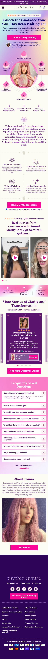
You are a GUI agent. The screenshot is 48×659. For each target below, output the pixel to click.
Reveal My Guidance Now (24, 205)
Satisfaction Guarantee (34, 627)
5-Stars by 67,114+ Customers (28, 15)
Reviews (5, 616)
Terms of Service (31, 623)
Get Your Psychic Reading (12, 612)
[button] (2, 7)
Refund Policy (30, 616)
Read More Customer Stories (24, 371)
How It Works (30, 612)
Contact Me (24, 468)
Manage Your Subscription (12, 627)
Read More (24, 547)
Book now (33, 357)
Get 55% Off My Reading (24, 37)
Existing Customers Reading (9, 631)
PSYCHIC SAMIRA (18, 642)
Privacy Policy (30, 619)
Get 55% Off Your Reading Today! (24, 596)
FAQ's (4, 619)
